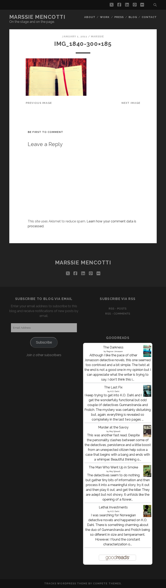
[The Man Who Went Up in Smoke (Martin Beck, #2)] (147, 476)
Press (119, 17)
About (89, 17)
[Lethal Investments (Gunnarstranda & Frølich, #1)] (147, 516)
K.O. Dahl (114, 391)
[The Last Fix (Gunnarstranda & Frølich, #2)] (147, 396)
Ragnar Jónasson (114, 351)
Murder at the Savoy (113, 427)
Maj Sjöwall (114, 431)
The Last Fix (113, 387)
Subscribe (44, 342)
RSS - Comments (117, 313)
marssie (97, 36)
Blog (133, 17)
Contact (149, 17)
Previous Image (39, 102)
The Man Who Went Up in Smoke (113, 467)
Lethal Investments (113, 507)
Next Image (130, 102)
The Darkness (113, 347)
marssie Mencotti (37, 17)
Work (105, 17)
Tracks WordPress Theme (65, 583)
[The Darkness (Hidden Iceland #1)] (147, 356)
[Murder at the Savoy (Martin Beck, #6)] (147, 437)
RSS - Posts (118, 308)
